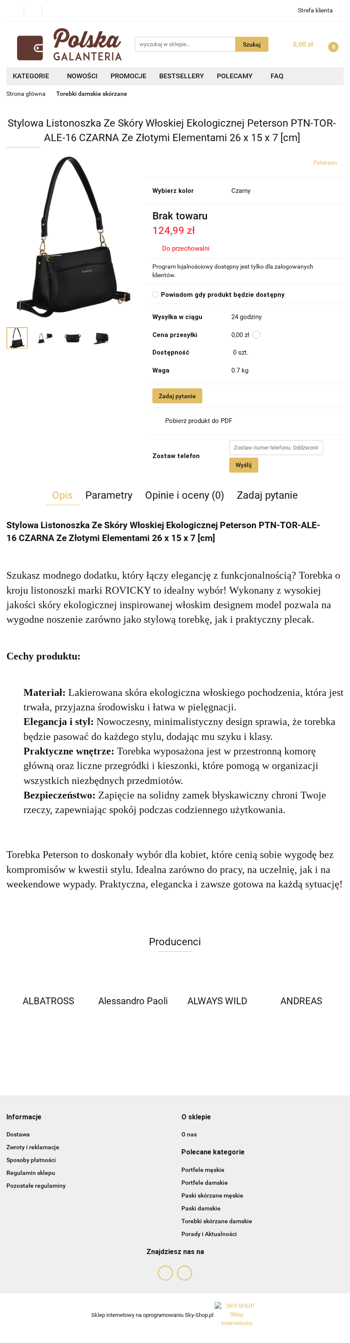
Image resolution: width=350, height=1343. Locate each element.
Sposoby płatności (31, 1160)
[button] (23, 1117)
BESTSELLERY (181, 76)
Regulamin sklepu (30, 1172)
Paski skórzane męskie (212, 1195)
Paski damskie (201, 1208)
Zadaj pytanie (177, 396)
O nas (189, 1134)
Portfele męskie (203, 1169)
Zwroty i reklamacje (32, 1147)
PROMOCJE (128, 76)
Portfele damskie (204, 1182)
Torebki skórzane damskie (216, 1221)
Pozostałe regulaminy (36, 1185)
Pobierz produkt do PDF (198, 421)
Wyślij (244, 464)
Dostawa (18, 1134)
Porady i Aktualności (209, 1234)
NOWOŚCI (82, 76)
